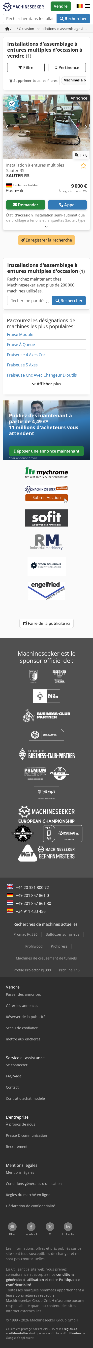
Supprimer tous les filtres (35, 80)
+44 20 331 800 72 (32, 887)
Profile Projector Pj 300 (32, 970)
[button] (87, 6)
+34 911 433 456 (31, 911)
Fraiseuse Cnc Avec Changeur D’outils (42, 375)
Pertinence (68, 67)
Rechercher (75, 18)
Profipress (59, 946)
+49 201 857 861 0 (32, 895)
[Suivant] (85, 127)
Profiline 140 (69, 970)
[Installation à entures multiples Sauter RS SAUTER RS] (46, 127)
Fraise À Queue (21, 344)
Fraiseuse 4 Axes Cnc (26, 354)
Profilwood (34, 946)
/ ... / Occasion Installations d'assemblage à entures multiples (49, 28)
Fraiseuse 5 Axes (22, 365)
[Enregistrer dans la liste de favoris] (83, 165)
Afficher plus (48, 384)
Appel (69, 205)
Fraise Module (20, 334)
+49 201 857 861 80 (33, 903)
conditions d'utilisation (63, 1333)
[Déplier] (46, 226)
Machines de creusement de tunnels (46, 958)
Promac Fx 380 (25, 934)
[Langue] (80, 6)
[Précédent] (7, 127)
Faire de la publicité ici (48, 623)
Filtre (27, 67)
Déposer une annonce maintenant (46, 451)
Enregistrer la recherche (48, 240)
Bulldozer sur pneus (62, 934)
